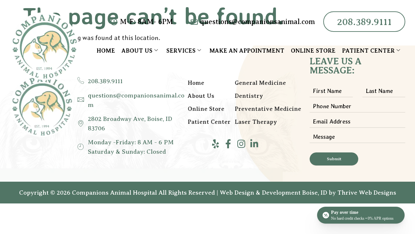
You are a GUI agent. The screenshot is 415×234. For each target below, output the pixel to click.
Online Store (313, 50)
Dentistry (249, 96)
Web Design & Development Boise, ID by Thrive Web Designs (308, 192)
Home (106, 50)
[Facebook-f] (228, 144)
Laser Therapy (256, 122)
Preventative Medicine (268, 109)
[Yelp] (215, 144)
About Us (137, 50)
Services (181, 50)
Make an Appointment (246, 50)
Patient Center (368, 50)
